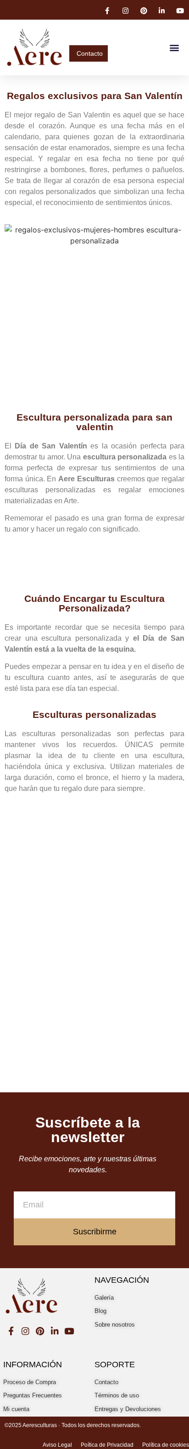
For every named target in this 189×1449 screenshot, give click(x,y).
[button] (174, 47)
